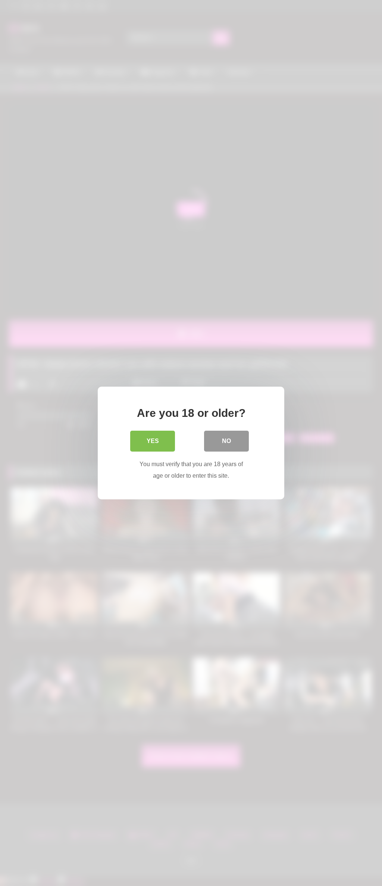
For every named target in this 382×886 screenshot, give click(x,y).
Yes (153, 441)
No (226, 441)
